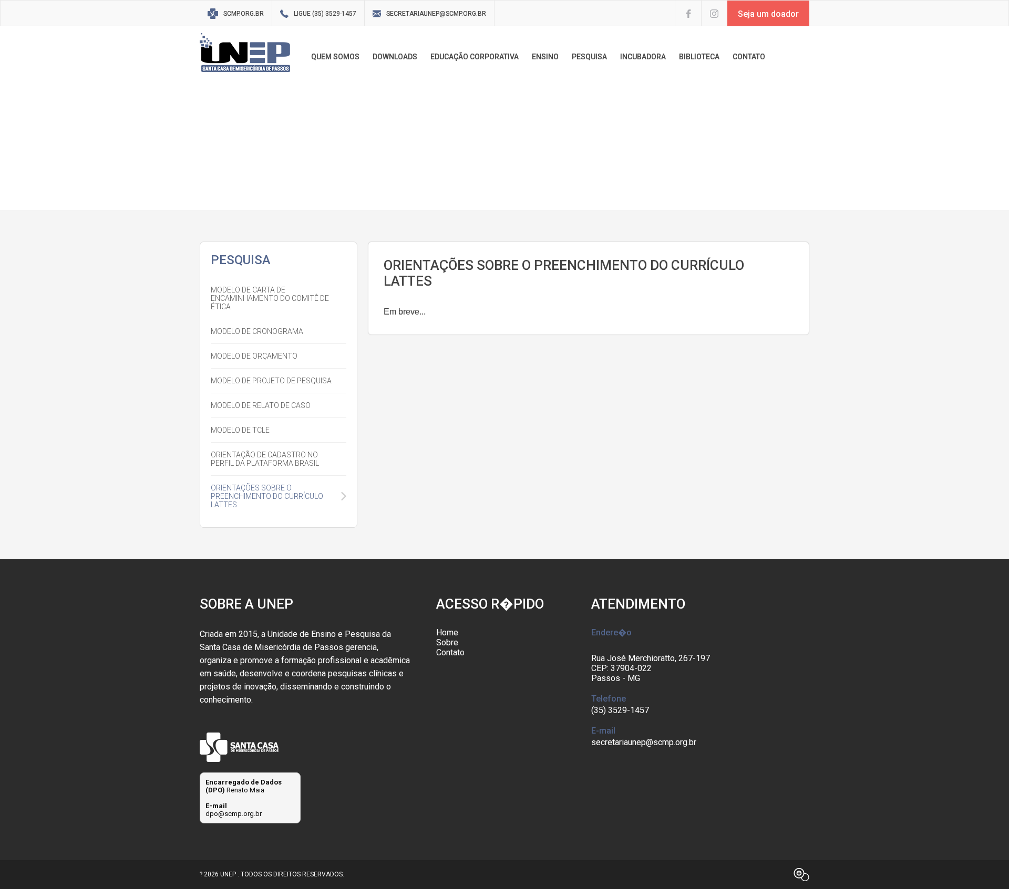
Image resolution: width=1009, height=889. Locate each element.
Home (447, 632)
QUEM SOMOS (335, 57)
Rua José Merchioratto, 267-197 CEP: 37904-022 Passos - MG (650, 668)
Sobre (447, 642)
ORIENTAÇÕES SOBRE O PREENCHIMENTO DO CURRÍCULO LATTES (267, 496)
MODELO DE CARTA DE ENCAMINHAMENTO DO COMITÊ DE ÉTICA (270, 298)
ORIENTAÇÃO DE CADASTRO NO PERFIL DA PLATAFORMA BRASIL (265, 459)
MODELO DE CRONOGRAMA (257, 331)
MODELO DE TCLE (240, 430)
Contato (450, 652)
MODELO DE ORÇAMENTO (254, 356)
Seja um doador (768, 14)
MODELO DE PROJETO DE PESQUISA (271, 380)
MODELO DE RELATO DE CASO (261, 405)
